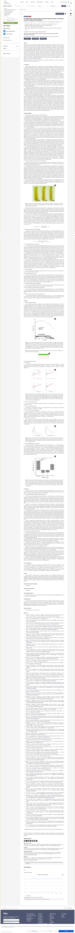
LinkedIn (62, 915)
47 (56, 501)
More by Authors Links (7, 40)
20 (24, 539)
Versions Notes (43, 38)
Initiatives (47, 2)
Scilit (35, 621)
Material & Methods (7, 3)
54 (36, 537)
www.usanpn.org (60, 154)
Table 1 (37, 315)
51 (54, 536)
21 (25, 539)
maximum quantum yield (28, 61)
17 (38, 81)
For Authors (40, 915)
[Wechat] (33, 841)
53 (25, 537)
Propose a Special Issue (11, 23)
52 (24, 537)
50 (61, 504)
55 (57, 540)
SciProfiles (51, 920)
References (6, 15)
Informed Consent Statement (8, 10)
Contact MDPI (28, 919)
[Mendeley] (36, 841)
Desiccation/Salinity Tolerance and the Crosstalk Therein (48, 36)
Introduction (6, 2)
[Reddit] (35, 841)
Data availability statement (8, 12)
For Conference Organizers (42, 923)
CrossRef (31, 621)
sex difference (35, 61)
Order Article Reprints (60, 13)
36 (58, 116)
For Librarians (40, 919)
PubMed (55, 629)
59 (50, 543)
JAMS (51, 923)
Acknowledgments (7, 13)
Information (33, 2)
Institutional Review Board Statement (10, 9)
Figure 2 (38, 313)
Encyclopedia (52, 922)
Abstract (5, 1)
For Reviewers (40, 916)
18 (39, 81)
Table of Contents (6, 53)
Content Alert (69, 907)
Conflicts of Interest (7, 14)
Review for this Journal (10, 20)
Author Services (40, 2)
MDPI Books (52, 916)
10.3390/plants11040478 (22, 9)
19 (41, 82)
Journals (21, 2)
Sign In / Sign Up (63, 2)
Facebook (63, 916)
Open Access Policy (29, 918)
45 (45, 183)
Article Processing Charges (31, 915)
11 (59, 72)
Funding (5, 8)
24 (63, 91)
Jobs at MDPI (28, 920)
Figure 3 (25, 367)
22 (26, 539)
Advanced (69, 6)
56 (47, 543)
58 (49, 543)
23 (27, 539)
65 (40, 554)
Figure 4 (29, 420)
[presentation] (52, 213)
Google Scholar (44, 618)
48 (57, 501)
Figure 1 (57, 179)
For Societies (40, 922)
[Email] (25, 841)
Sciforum (51, 915)
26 (29, 89)
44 (44, 183)
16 (37, 81)
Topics (27, 2)
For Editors (40, 918)
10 (58, 72)
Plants (4, 907)
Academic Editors (6, 28)
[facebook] (31, 841)
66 (53, 554)
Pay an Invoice (28, 916)
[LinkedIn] (29, 841)
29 (58, 97)
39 (28, 117)
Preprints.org (52, 918)
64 (37, 549)
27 (29, 521)
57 (48, 543)
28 (57, 97)
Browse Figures (35, 38)
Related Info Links (6, 37)
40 (56, 121)
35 (54, 116)
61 (54, 547)
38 (27, 117)
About (52, 2)
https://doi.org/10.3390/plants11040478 (39, 31)
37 (59, 116)
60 (51, 543)
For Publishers (40, 920)
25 (30, 88)
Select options (6, 919)
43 (29, 169)
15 (44, 79)
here (29, 863)
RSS (65, 907)
